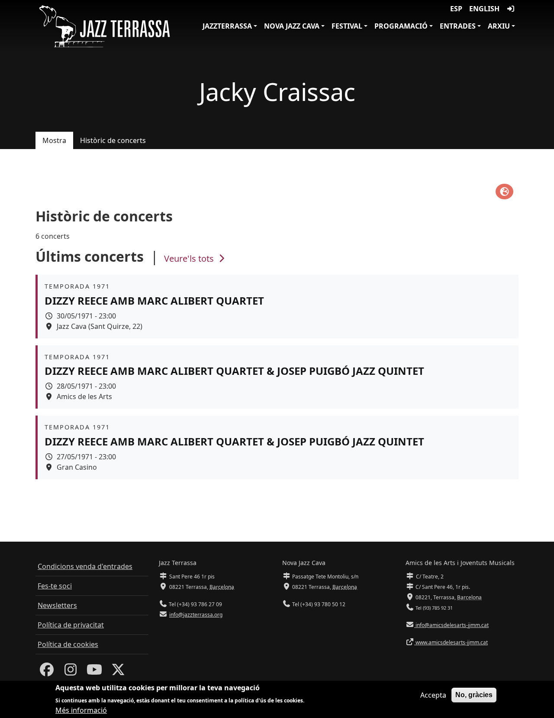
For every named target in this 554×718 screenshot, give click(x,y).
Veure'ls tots (190, 258)
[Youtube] (94, 672)
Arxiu (499, 26)
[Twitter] (118, 672)
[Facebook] (46, 672)
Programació (401, 26)
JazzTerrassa (227, 26)
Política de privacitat (71, 625)
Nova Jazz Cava (291, 26)
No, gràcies (474, 695)
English (484, 8)
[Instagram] (70, 672)
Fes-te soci (55, 586)
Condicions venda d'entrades (85, 566)
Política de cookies (68, 644)
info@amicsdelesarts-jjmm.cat (451, 625)
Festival (347, 26)
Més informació (81, 710)
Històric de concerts (113, 140)
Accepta (433, 695)
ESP (456, 8)
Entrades (458, 26)
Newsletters (57, 605)
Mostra (54, 140)
